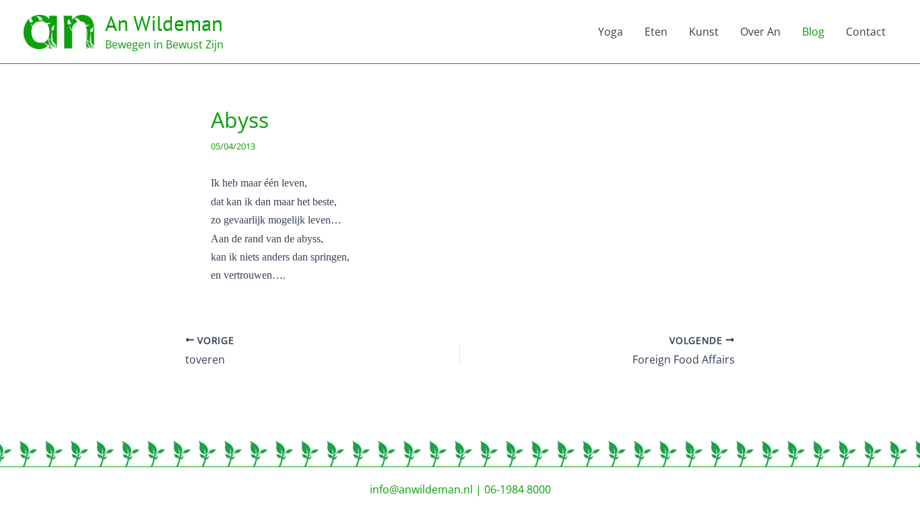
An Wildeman (164, 23)
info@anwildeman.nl (421, 489)
